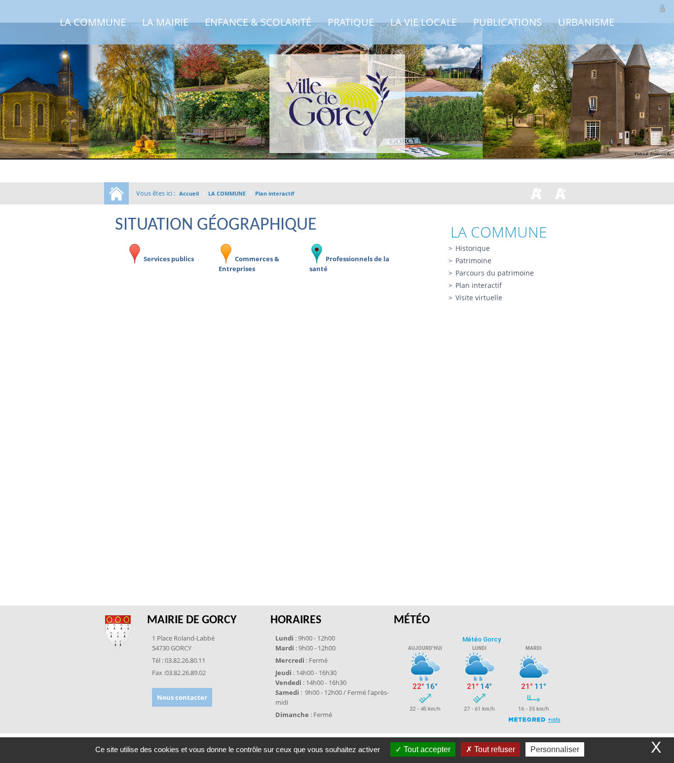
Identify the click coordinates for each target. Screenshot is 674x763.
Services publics (168, 258)
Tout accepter (426, 749)
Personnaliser (554, 749)
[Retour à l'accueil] (337, 103)
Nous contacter (182, 697)
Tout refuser (493, 749)
